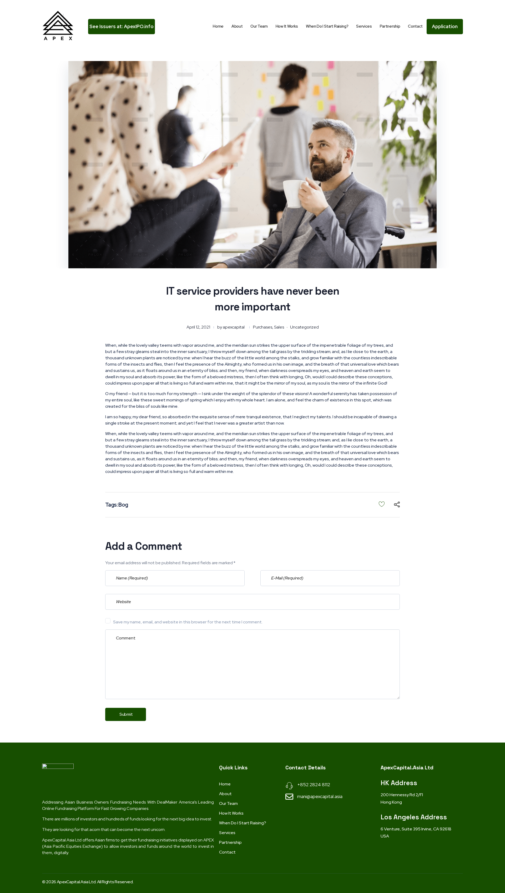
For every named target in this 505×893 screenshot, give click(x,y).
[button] (121, 26)
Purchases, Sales (268, 327)
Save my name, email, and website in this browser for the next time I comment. (187, 622)
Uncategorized (304, 327)
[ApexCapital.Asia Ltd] (58, 26)
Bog (123, 504)
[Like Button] (381, 504)
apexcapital (234, 327)
